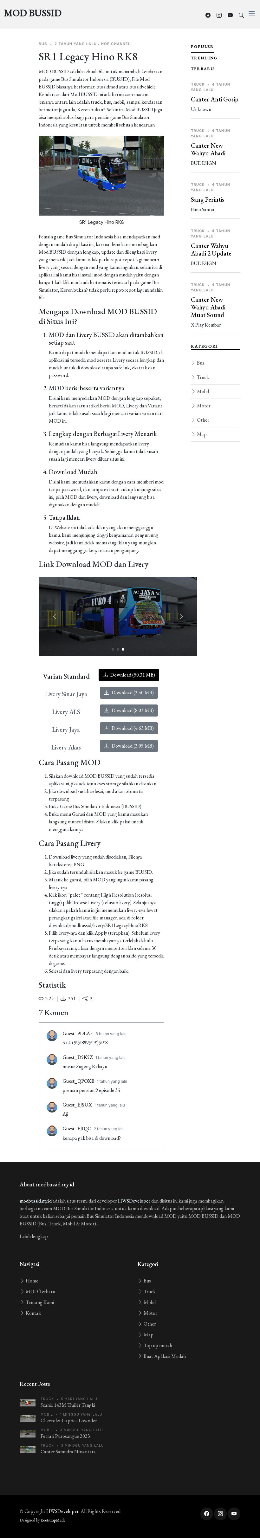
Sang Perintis (207, 199)
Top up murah (157, 1345)
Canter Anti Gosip (214, 99)
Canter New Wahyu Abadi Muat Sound (208, 307)
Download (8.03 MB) (132, 710)
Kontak (33, 1313)
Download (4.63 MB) (132, 728)
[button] (181, 616)
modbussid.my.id (36, 1200)
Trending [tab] (204, 58)
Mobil (202, 391)
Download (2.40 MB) (132, 692)
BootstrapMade (53, 1520)
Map (201, 434)
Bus (200, 363)
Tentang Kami (39, 1302)
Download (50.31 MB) (132, 675)
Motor (203, 405)
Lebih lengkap (34, 1236)
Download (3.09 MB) (132, 746)
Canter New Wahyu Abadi (208, 149)
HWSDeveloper (134, 1200)
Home (31, 1280)
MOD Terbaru (40, 1291)
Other (202, 420)
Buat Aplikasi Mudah (164, 1356)
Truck (202, 377)
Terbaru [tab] (202, 68)
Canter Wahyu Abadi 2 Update (211, 249)
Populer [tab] (202, 46)
